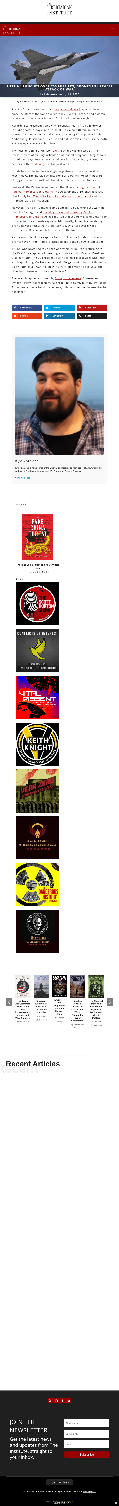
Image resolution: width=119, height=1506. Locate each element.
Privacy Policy (89, 1491)
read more (59, 1170)
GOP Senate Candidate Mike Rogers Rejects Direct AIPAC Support (59, 1256)
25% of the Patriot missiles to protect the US (62, 196)
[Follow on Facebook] (62, 1400)
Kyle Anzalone (53, 94)
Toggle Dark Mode (59, 1482)
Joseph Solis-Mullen (39, 572)
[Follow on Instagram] (56, 1400)
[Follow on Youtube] (68, 1400)
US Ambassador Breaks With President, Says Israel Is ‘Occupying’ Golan (59, 1156)
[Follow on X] (50, 1400)
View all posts (22, 478)
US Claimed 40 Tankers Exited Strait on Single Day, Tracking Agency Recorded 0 (59, 1355)
